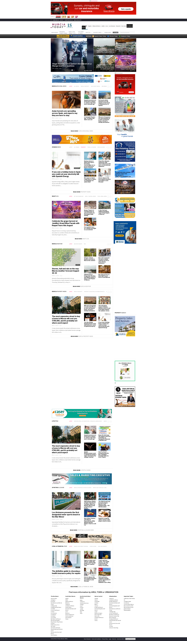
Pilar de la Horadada (55, 620)
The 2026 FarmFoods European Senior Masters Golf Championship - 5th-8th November (104, 504)
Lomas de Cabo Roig (113, 627)
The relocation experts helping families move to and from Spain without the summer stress (104, 308)
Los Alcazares (54, 613)
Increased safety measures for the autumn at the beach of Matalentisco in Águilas (104, 103)
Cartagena (53, 600)
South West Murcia (70, 596)
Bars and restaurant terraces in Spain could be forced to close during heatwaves (103, 260)
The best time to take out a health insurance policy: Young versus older (89, 180)
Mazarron (67, 613)
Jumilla (103, 26)
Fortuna (81, 607)
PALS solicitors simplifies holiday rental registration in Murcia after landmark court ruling (104, 579)
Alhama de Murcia (96, 26)
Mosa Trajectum (98, 614)
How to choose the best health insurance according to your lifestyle (90, 579)
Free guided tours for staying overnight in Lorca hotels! (90, 228)
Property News (97, 32)
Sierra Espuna (68, 617)
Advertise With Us (121, 639)
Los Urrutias (53, 617)
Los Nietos (53, 616)
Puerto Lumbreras (69, 616)
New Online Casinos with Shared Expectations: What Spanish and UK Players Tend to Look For (90, 522)
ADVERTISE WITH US (69, 20)
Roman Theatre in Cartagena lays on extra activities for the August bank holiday (89, 213)
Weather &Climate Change (63, 32)
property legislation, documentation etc (94, 291)
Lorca (106, 26)
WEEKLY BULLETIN (77, 20)
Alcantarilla (97, 601)
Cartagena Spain (127, 601)
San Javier (123, 26)
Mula (81, 612)
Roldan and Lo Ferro (55, 624)
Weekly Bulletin (127, 610)
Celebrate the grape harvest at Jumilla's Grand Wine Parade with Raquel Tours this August (65, 223)
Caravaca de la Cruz (84, 603)
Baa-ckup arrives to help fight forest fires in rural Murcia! (104, 276)
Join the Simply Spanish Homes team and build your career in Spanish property (90, 324)
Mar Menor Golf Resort (56, 619)
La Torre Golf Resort (55, 610)
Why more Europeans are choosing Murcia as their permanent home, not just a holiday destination (104, 119)
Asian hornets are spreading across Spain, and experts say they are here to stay (64, 113)
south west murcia (95, 86)
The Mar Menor (55, 596)
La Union (52, 611)
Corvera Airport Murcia (129, 604)
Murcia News (54, 32)
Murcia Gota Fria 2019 (128, 605)
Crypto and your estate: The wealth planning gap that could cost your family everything (103, 563)
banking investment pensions (81, 546)
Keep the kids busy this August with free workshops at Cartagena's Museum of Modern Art (104, 437)
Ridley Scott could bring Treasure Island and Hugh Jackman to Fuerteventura (66, 174)
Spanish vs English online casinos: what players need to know (104, 520)
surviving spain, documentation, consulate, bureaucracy (88, 421)
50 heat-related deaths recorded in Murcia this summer (89, 259)
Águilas (90, 26)
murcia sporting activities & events (82, 487)
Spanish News (107, 32)
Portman (52, 623)
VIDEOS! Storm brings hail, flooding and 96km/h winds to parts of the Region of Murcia (90, 277)
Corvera (96, 605)
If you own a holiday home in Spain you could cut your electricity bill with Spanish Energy (103, 325)
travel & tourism (91, 147)
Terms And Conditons (96, 639)
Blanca (96, 604)
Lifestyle (88, 32)
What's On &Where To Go (72, 32)
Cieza (81, 606)
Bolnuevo (67, 603)
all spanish (76, 147)
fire (85, 244)
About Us (114, 639)
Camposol (67, 604)
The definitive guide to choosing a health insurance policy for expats (66, 572)
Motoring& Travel (81, 32)
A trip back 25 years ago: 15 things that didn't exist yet (89, 118)
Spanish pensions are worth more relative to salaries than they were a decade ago (90, 102)
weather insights (78, 244)
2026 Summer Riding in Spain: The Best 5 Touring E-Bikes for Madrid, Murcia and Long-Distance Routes (90, 505)
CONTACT (62, 20)
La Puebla (53, 608)
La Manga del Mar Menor (56, 607)
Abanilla (96, 598)
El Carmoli (53, 601)
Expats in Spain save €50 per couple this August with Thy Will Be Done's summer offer (90, 563)
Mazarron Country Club (114, 616)
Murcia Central (98, 596)
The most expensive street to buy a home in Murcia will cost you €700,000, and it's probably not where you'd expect (66, 319)
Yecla (81, 613)
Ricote (96, 619)
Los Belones (53, 614)
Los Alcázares (112, 26)
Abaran (96, 600)
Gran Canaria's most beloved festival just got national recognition (90, 163)
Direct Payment (87, 639)
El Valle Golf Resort (99, 607)
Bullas (81, 600)
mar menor (104, 86)
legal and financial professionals (106, 546)
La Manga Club (54, 605)
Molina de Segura (98, 613)
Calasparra (82, 601)
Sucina (96, 620)
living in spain (93, 546)
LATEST (70, 86)
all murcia (76, 86)
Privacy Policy (105, 639)
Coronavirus (126, 603)
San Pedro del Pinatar (55, 627)
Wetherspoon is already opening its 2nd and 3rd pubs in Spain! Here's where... (103, 180)
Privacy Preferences (130, 639)
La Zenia (111, 626)
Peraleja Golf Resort (99, 617)
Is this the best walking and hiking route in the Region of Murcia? (103, 212)
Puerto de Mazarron (69, 614)
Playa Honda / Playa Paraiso (57, 622)
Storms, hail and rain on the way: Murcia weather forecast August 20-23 (65, 271)
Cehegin (82, 604)
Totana (66, 619)
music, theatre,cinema (90, 196)
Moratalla (82, 610)
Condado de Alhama (69, 605)
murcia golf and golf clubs (99, 487)
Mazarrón (118, 26)
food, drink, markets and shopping (106, 196)
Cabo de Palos (54, 598)
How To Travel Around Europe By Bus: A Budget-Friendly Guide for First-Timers (103, 454)
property (83, 147)
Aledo (66, 600)
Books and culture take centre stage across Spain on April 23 (104, 163)
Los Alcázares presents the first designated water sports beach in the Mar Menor (66, 514)
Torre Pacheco (54, 635)
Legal (110, 639)
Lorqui (96, 611)
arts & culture (101, 147)
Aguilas (67, 598)
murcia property (85, 86)
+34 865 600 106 (55, 20)
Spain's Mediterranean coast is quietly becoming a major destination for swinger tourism (90, 454)
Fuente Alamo (68, 607)
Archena (96, 603)
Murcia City (97, 616)
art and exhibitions (78, 196)
